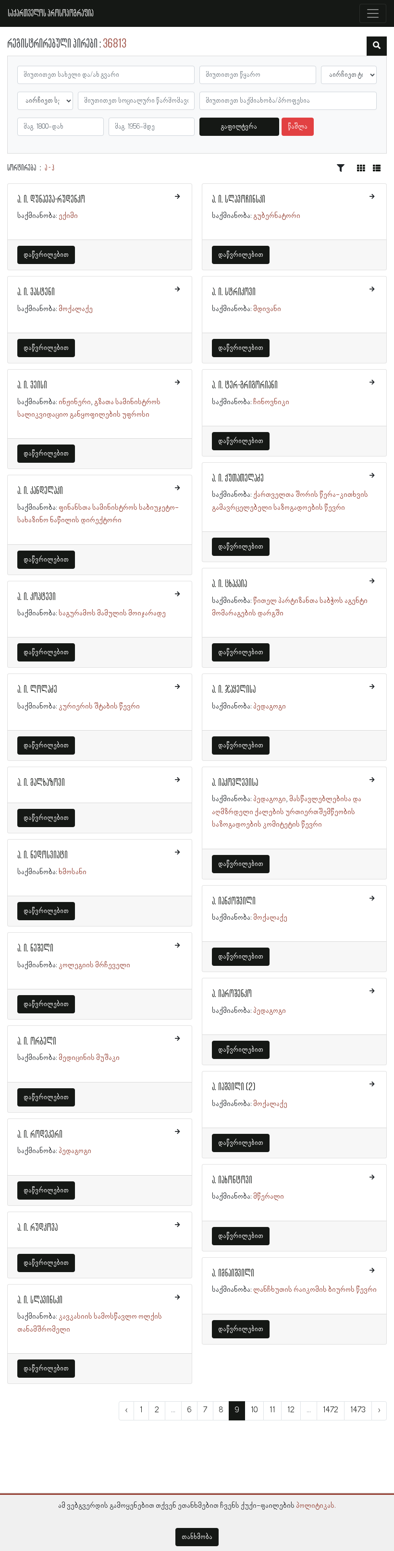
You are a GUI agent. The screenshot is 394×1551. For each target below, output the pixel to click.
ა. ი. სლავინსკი (39, 1300)
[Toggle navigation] (372, 13)
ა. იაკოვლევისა (235, 783)
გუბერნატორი (276, 216)
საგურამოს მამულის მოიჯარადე (112, 613)
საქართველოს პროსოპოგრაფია (51, 13)
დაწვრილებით (46, 255)
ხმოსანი (72, 872)
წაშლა (298, 127)
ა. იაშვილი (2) (233, 1087)
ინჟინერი (75, 402)
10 (254, 1410)
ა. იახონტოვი (232, 1180)
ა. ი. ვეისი (32, 385)
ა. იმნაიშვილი (233, 1273)
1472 (330, 1410)
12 (291, 1410)
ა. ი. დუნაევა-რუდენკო (51, 199)
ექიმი (68, 216)
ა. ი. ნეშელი (35, 948)
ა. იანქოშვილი (234, 901)
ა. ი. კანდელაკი (40, 491)
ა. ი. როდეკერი (39, 1135)
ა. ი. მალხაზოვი (41, 783)
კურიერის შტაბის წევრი (99, 706)
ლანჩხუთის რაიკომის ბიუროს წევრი (315, 1290)
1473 (358, 1410)
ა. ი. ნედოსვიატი (42, 855)
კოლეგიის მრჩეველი (94, 965)
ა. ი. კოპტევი (36, 597)
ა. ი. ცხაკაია (229, 584)
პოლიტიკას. (316, 1506)
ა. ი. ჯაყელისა (234, 690)
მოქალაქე (76, 309)
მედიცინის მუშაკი (89, 1058)
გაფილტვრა (239, 127)
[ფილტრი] (377, 46)
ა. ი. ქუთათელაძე (238, 478)
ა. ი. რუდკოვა (37, 1228)
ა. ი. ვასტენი (36, 292)
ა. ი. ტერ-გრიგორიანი (245, 385)
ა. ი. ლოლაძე (37, 690)
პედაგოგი (75, 1151)
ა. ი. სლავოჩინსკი (238, 199)
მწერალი (268, 1196)
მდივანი (267, 309)
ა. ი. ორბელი (36, 1041)
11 (272, 1410)
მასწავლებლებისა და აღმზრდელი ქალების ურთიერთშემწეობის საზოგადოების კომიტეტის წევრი (286, 812)
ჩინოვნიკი (271, 402)
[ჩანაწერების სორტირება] (341, 168)
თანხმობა (197, 1537)
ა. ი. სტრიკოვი (234, 292)
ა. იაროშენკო (232, 994)
